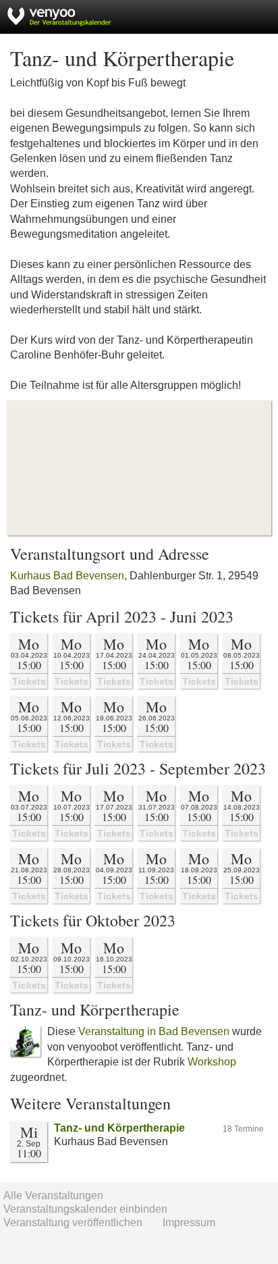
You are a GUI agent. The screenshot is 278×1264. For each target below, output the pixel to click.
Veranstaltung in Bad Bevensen (153, 1031)
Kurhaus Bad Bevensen (67, 575)
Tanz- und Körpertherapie (119, 1128)
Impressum (189, 1222)
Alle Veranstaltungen (53, 1195)
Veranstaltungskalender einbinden (85, 1209)
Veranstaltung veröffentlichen (72, 1222)
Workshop (212, 1062)
